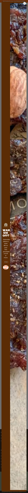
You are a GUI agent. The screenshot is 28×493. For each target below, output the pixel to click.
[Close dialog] (24, 3)
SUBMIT (6, 267)
